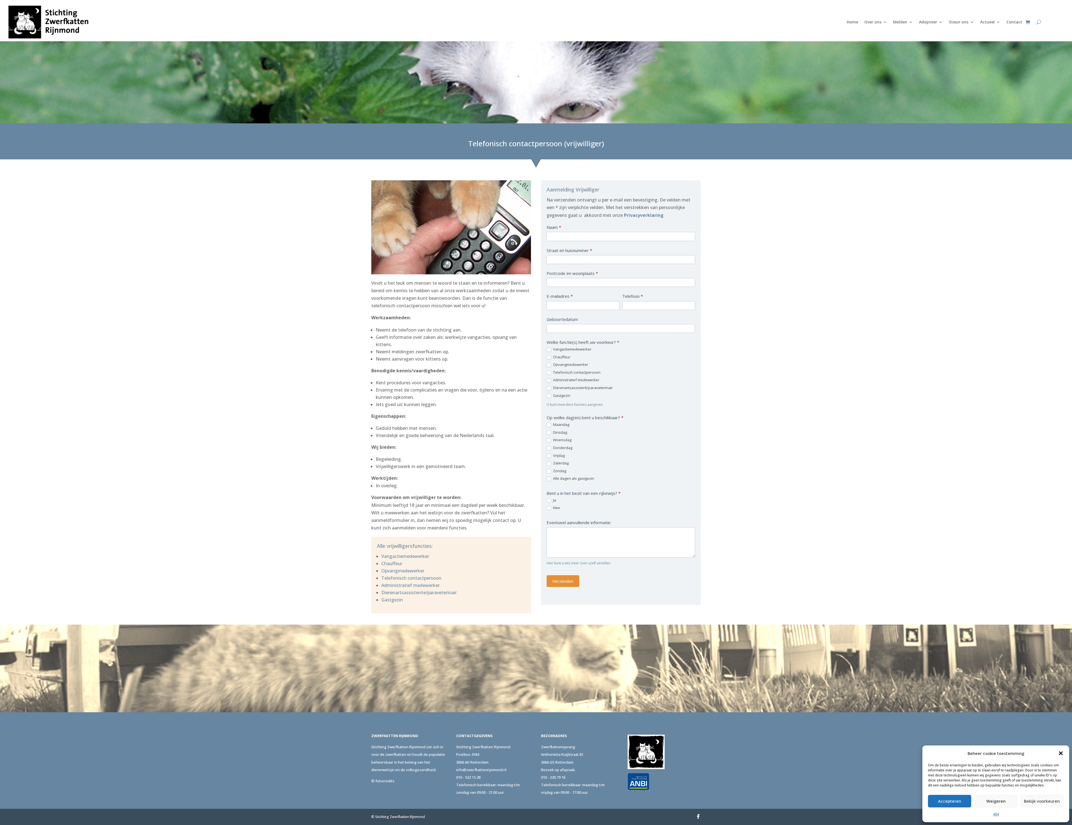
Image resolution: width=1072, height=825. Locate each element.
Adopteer (928, 22)
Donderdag (562, 447)
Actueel (987, 22)
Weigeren (996, 801)
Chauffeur (391, 563)
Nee (556, 507)
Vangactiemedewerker (405, 556)
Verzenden (562, 581)
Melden (900, 22)
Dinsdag (559, 432)
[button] (1061, 753)
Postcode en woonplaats (572, 273)
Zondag (559, 471)
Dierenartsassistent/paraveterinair (582, 387)
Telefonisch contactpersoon (411, 578)
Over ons (872, 22)
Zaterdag (560, 463)
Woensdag (561, 440)
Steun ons (958, 22)
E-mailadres (560, 296)
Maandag (560, 424)
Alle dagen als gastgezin (573, 478)
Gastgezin (392, 600)
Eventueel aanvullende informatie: (579, 522)
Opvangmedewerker (402, 571)
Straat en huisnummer (569, 250)
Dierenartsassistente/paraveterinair (419, 592)
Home (852, 22)
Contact (1014, 22)
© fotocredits (382, 780)
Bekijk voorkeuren (1042, 801)
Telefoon (632, 296)
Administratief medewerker (410, 585)
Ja (554, 500)
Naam (554, 227)
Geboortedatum (562, 319)
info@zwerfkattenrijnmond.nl (481, 769)
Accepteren (949, 801)
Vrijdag (558, 455)
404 (996, 814)
